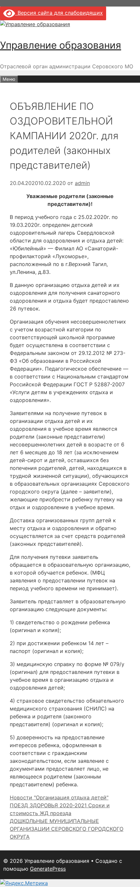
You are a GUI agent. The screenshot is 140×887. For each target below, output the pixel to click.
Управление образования (60, 45)
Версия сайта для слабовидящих (59, 12)
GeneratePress (48, 868)
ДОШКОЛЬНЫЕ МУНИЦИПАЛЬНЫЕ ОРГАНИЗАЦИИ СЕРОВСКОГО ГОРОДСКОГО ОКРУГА (66, 829)
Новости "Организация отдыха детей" (59, 797)
